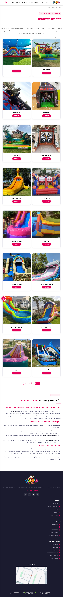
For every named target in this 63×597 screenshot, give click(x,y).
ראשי (60, 7)
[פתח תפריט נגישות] (3, 298)
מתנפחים (36, 2)
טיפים (13, 2)
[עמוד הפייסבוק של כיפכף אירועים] (37, 494)
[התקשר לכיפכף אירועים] (25, 494)
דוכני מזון (31, 2)
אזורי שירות (18, 2)
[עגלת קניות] (6, 2)
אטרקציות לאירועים (44, 2)
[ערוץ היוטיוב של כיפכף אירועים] (33, 494)
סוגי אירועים (24, 2)
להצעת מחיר (46, 73)
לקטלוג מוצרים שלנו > (32, 491)
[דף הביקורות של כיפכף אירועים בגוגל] (29, 494)
